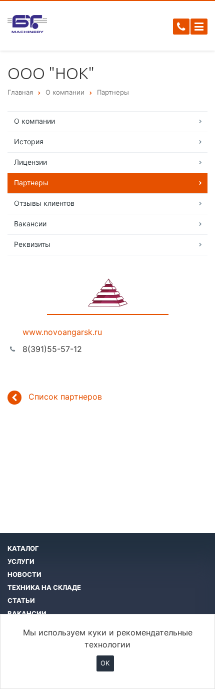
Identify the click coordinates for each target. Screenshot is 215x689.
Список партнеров (65, 397)
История (29, 141)
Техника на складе (44, 587)
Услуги (21, 561)
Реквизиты (32, 244)
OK (105, 663)
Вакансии (30, 223)
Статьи (21, 600)
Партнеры (31, 182)
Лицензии (30, 162)
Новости (25, 574)
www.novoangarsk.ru (62, 332)
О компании (34, 121)
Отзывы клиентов (44, 203)
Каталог (23, 548)
